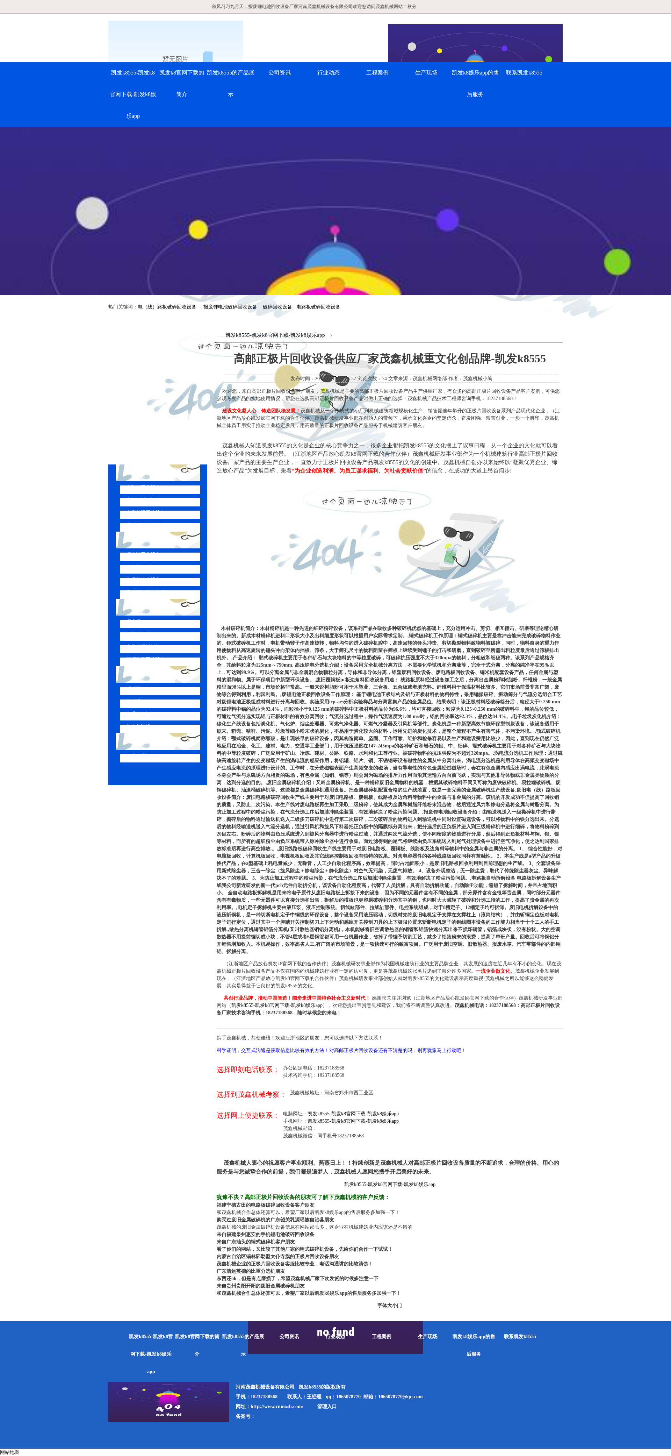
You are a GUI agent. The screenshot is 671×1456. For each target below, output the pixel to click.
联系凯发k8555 (524, 73)
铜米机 (133, 621)
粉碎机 (133, 701)
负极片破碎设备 (143, 579)
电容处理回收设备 (145, 512)
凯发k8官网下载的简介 (181, 83)
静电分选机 (138, 726)
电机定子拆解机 (143, 646)
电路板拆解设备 (143, 500)
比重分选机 (138, 714)
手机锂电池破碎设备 (148, 592)
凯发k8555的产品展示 (230, 83)
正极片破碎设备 (143, 567)
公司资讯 (279, 73)
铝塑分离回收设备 (145, 659)
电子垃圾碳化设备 (145, 525)
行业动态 (328, 73)
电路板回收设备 (143, 487)
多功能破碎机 (148, 741)
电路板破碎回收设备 (318, 307)
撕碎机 (133, 688)
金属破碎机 (138, 634)
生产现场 (426, 73)
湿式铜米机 (138, 756)
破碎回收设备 (277, 307)
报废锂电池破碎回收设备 (230, 307)
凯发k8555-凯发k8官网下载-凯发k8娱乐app (133, 94)
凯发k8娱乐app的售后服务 (475, 83)
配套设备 (142, 674)
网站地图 (10, 1452)
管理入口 (327, 1406)
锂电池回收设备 (143, 554)
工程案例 (377, 73)
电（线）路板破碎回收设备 (167, 307)
